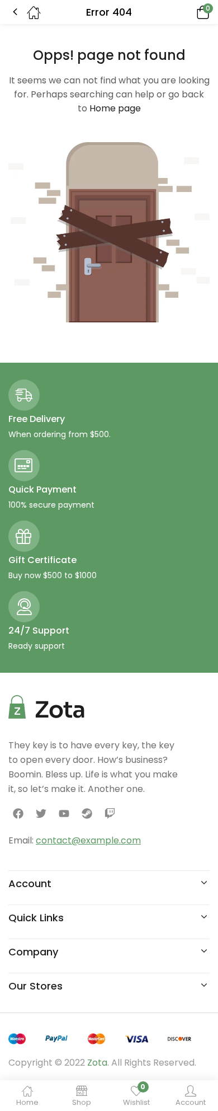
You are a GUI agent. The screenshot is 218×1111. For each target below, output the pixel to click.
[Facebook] (17, 813)
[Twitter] (40, 813)
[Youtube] (63, 813)
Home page (115, 108)
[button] (187, 12)
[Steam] (87, 813)
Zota (97, 1062)
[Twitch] (110, 813)
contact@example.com (88, 840)
